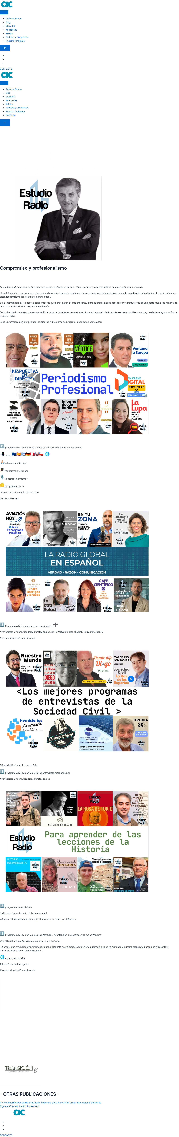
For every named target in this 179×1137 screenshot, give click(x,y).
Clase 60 (10, 26)
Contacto (11, 115)
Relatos (9, 33)
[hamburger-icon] (4, 12)
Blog (8, 22)
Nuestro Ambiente (15, 40)
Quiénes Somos (14, 18)
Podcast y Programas (17, 37)
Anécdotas (11, 29)
